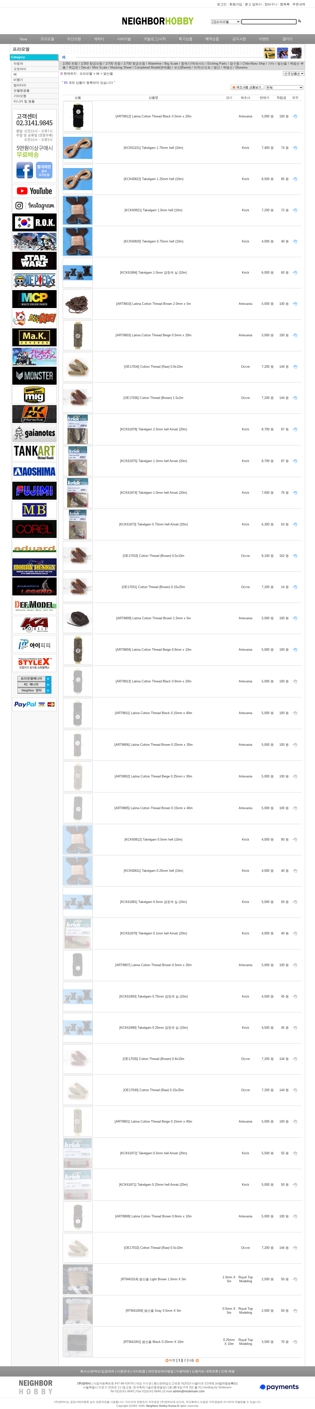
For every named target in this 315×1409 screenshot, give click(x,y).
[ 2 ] (185, 1360)
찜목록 (285, 4)
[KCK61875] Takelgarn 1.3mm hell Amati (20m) (153, 461)
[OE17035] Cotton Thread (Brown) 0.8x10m (153, 1059)
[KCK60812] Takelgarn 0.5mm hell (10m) (153, 839)
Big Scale (171, 63)
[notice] (237, 43)
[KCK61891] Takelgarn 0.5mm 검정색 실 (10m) (153, 902)
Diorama (241, 67)
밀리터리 (20, 85)
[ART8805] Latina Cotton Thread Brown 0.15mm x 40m (153, 808)
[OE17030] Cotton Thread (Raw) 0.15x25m (153, 1090)
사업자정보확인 (226, 1383)
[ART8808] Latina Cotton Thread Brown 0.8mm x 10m (153, 1216)
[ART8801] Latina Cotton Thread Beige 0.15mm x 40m (153, 1121)
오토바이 (20, 69)
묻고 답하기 (253, 4)
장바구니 (271, 4)
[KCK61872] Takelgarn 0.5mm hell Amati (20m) (153, 1153)
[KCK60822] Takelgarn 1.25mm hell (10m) (153, 179)
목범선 (228, 67)
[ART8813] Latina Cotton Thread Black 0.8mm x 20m (153, 681)
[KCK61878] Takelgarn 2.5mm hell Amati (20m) (153, 429)
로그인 (222, 4)
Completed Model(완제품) (153, 67)
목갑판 (73, 67)
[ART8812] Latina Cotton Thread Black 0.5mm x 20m (153, 116)
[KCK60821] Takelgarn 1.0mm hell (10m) (153, 210)
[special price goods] (184, 43)
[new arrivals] (23, 43)
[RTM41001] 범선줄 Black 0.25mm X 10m (154, 1342)
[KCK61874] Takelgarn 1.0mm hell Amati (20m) (153, 492)
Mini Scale (99, 67)
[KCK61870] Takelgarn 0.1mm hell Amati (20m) (153, 933)
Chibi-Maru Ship (253, 63)
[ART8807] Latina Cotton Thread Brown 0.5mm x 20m (153, 965)
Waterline (154, 63)
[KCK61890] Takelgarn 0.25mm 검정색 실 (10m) (153, 1027)
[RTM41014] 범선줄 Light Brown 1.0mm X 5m (153, 1279)
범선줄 (282, 63)
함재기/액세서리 (193, 63)
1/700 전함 (113, 63)
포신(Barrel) (182, 67)
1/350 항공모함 (91, 63)
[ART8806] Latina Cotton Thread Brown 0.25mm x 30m (153, 745)
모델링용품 (22, 90)
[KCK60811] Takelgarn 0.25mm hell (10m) (153, 871)
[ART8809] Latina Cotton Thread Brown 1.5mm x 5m (153, 618)
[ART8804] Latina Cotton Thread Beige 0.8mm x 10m (153, 649)
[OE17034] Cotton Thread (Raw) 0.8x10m (153, 366)
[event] (264, 43)
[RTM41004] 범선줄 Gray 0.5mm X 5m (153, 1310)
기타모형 (20, 96)
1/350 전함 (70, 63)
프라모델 (86, 73)
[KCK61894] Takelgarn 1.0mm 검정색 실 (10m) (153, 272)
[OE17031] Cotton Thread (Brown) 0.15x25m (153, 587)
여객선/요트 (202, 67)
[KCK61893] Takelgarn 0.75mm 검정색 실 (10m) (153, 996)
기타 (271, 63)
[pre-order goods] (211, 43)
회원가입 (235, 4)
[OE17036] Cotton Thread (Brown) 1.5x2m (153, 398)
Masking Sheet (121, 67)
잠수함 (234, 63)
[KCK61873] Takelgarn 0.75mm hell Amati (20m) (153, 524)
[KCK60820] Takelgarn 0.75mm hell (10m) (153, 241)
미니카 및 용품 (24, 101)
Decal (85, 67)
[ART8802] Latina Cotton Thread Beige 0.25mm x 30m (153, 776)
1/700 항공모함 (134, 63)
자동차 (18, 63)
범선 (217, 67)
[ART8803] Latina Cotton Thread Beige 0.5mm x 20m (153, 335)
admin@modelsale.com (189, 1391)
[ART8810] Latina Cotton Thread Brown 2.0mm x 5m (153, 304)
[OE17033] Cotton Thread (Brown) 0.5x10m (153, 556)
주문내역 (298, 4)
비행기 (18, 80)
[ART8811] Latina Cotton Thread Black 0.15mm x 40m (153, 713)
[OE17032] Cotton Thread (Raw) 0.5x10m (153, 1248)
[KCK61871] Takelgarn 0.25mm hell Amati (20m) (153, 1184)
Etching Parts (217, 63)
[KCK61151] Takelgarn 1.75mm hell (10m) (153, 148)
